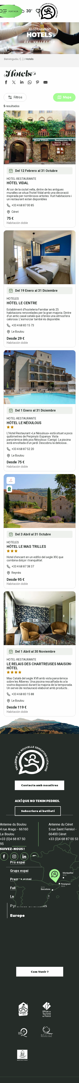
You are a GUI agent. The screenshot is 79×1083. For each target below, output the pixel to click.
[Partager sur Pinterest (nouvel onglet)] (38, 82)
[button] (34, 73)
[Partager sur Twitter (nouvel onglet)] (14, 82)
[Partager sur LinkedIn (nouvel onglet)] (22, 82)
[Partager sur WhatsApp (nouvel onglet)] (30, 82)
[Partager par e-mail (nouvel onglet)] (45, 82)
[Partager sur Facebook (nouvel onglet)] (6, 82)
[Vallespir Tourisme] (48, 11)
